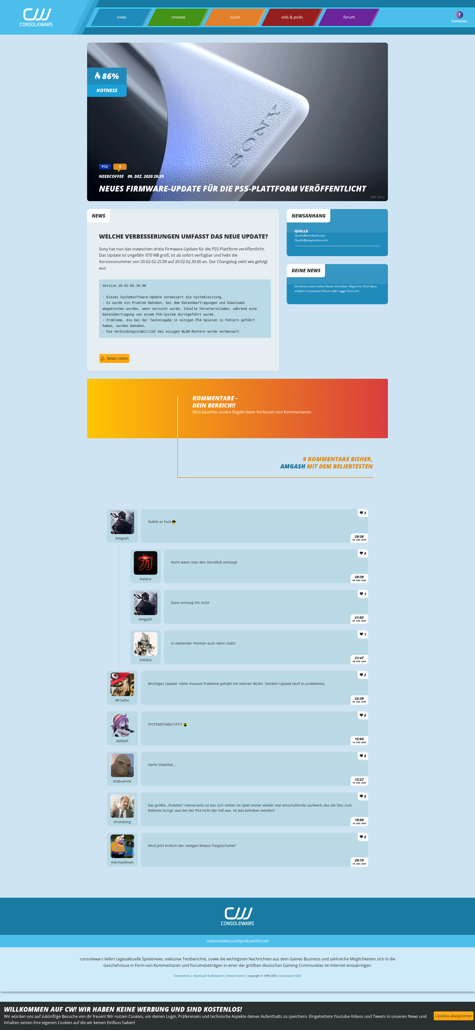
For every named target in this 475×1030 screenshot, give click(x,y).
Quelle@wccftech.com (310, 235)
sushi (235, 17)
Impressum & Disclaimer (208, 975)
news (121, 17)
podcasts (248, 941)
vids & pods (292, 17)
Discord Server (236, 975)
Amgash (292, 466)
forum (349, 17)
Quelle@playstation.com (311, 240)
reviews (178, 17)
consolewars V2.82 (289, 975)
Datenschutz (182, 975)
